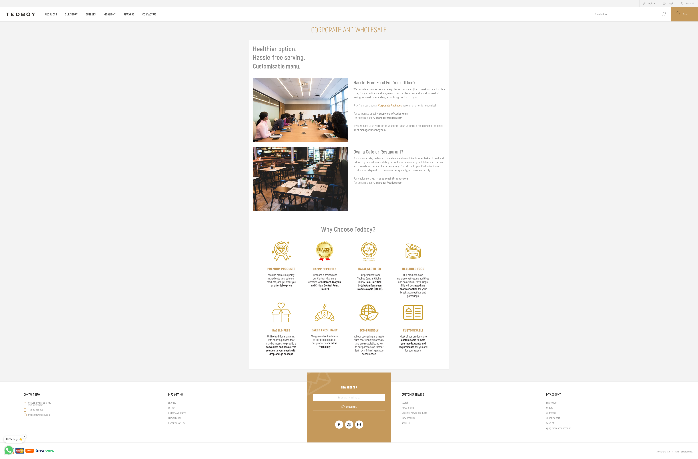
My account (551, 402)
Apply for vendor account (558, 428)
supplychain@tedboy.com (393, 113)
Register (651, 3)
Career (171, 407)
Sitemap (172, 402)
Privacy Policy (174, 417)
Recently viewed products (414, 412)
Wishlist (550, 423)
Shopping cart (553, 417)
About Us (406, 423)
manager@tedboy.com (389, 118)
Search (664, 14)
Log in (671, 3)
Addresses (551, 412)
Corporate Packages (390, 105)
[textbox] (624, 14)
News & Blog (408, 407)
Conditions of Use (177, 423)
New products (409, 417)
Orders (549, 407)
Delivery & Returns (177, 412)
